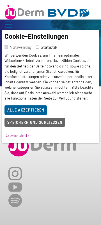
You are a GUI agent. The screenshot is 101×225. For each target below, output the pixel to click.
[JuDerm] (46, 11)
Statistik (49, 47)
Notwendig (20, 47)
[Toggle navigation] (8, 24)
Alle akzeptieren (25, 110)
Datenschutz (16, 135)
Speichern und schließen (34, 122)
